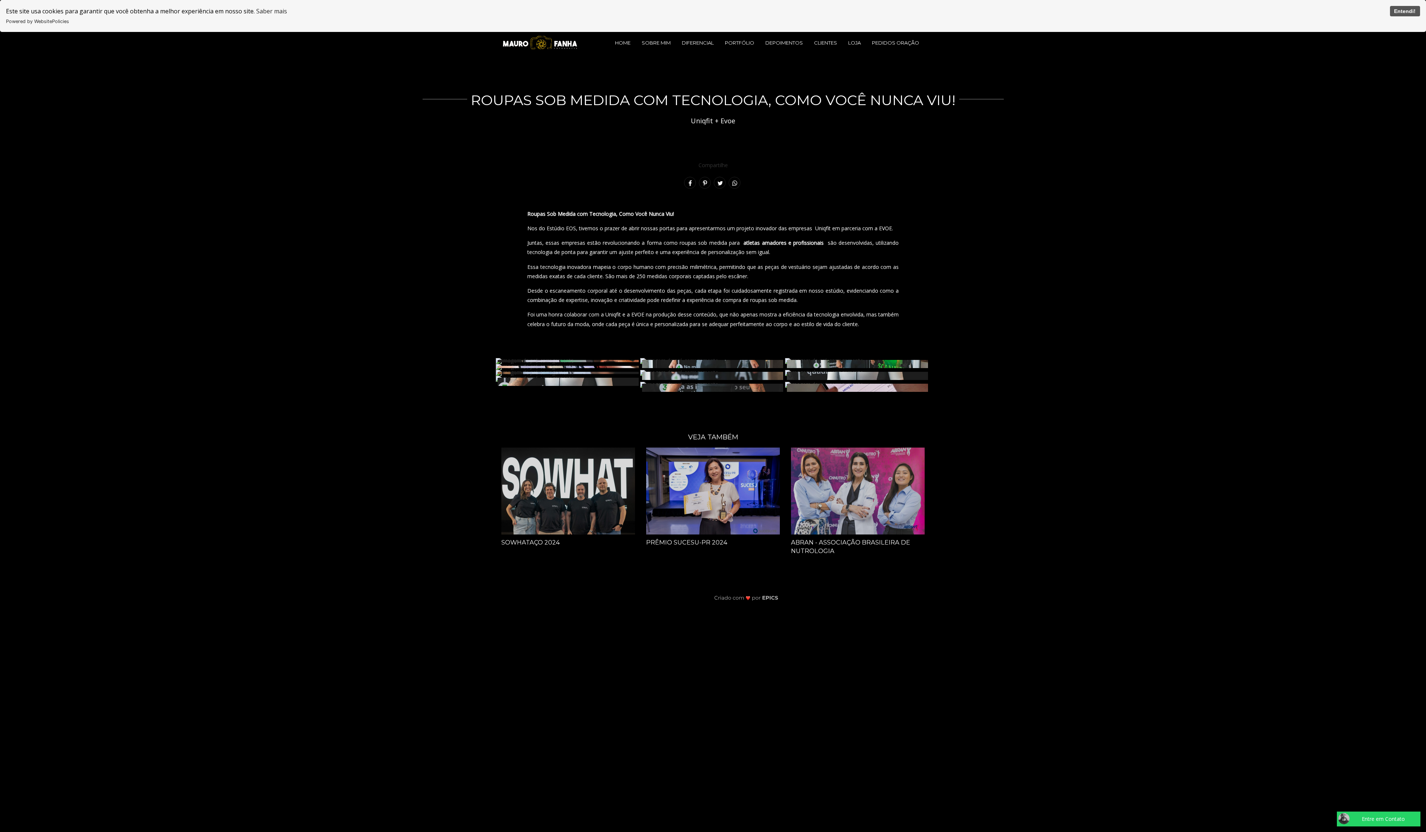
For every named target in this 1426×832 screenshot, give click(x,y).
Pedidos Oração (895, 43)
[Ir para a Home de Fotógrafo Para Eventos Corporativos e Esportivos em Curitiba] (540, 42)
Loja (854, 43)
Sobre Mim (656, 43)
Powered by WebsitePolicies (37, 21)
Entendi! (1405, 11)
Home (623, 43)
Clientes (825, 43)
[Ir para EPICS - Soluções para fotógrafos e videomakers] (746, 597)
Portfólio (739, 43)
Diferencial (698, 43)
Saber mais (271, 11)
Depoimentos (784, 43)
